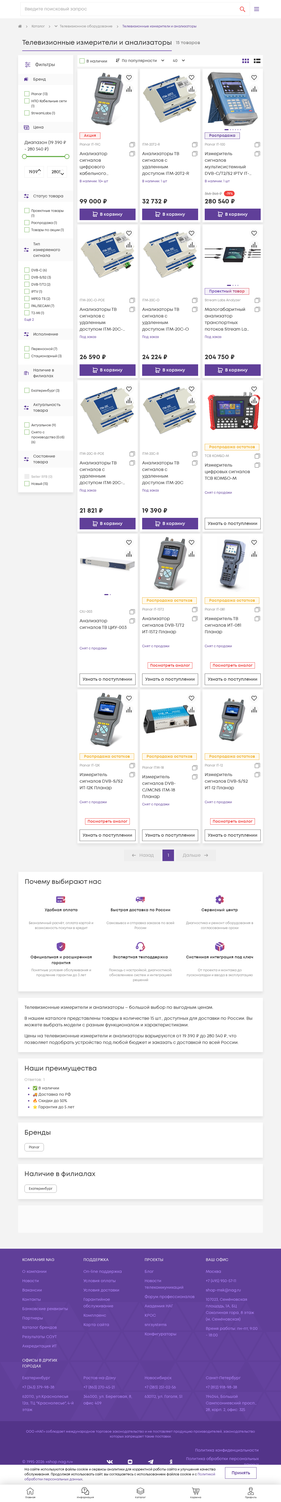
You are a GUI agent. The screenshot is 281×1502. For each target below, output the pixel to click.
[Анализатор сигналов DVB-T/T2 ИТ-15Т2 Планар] (170, 564)
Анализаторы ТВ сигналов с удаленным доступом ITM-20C (162, 473)
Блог (149, 1271)
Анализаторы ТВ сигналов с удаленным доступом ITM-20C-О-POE (101, 319)
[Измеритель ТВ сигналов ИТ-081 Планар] (233, 564)
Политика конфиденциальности (227, 1450)
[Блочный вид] (245, 61)
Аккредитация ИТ (39, 1346)
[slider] (24, 156)
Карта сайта (96, 1324)
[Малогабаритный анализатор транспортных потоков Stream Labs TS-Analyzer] (233, 254)
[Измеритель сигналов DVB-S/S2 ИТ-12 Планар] (233, 720)
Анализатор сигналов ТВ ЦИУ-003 (103, 624)
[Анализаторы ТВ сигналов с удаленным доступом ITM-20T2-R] (170, 99)
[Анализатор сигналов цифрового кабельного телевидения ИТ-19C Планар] (108, 99)
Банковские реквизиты (45, 1308)
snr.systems (156, 1324)
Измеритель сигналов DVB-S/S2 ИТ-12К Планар (101, 781)
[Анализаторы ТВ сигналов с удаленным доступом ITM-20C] (170, 410)
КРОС (150, 1315)
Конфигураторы (160, 1334)
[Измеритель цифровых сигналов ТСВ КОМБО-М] (233, 410)
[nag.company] (109, 1461)
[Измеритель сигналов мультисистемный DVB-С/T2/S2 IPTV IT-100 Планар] (233, 99)
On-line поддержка (102, 1271)
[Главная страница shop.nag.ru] (20, 26)
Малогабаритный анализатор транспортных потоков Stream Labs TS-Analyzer (228, 319)
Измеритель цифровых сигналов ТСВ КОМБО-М (227, 471)
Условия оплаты (99, 1281)
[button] (256, 9)
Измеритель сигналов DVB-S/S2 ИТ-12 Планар (226, 781)
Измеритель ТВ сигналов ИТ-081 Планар (223, 625)
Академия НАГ (159, 1306)
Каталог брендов (39, 1327)
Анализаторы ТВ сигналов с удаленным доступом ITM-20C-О (165, 319)
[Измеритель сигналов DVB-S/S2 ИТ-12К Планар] (108, 720)
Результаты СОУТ (39, 1336)
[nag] (171, 1461)
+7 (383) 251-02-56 (160, 1387)
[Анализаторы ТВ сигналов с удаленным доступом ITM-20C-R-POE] (108, 410)
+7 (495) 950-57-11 (221, 1281)
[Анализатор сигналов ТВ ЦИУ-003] (108, 564)
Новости (30, 1281)
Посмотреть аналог (170, 665)
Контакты (31, 1299)
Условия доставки (101, 1290)
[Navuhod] (130, 1461)
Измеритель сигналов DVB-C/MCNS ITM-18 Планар (159, 787)
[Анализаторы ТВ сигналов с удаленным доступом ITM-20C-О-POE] (108, 254)
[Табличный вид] (257, 61)
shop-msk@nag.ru (223, 1290)
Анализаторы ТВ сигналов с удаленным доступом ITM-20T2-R (165, 164)
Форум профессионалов (170, 1296)
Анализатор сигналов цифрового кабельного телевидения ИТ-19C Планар (102, 164)
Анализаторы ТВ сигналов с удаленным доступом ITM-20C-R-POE (101, 473)
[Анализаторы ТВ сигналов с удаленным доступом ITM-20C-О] (170, 254)
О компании (34, 1271)
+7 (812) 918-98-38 (221, 1387)
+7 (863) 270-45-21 (99, 1387)
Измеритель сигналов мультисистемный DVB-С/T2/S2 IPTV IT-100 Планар (227, 164)
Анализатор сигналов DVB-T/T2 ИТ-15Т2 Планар (163, 625)
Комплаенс (94, 1315)
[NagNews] (150, 1461)
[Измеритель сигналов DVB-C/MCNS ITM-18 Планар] (170, 720)
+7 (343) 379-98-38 (38, 1387)
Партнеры (32, 1318)
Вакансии (32, 1290)
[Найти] (242, 9)
